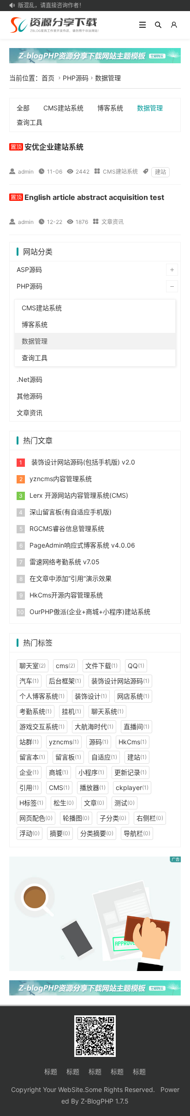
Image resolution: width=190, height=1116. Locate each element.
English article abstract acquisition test (94, 197)
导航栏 (137, 833)
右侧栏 (150, 818)
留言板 (68, 757)
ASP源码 (29, 269)
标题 (50, 1071)
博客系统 (110, 108)
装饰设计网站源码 (120, 681)
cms (65, 666)
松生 (63, 803)
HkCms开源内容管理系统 (66, 595)
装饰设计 (91, 696)
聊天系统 (107, 711)
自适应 (104, 757)
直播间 (136, 726)
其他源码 (29, 396)
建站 (160, 172)
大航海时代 (94, 726)
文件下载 (101, 666)
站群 (29, 742)
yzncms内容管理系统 (61, 479)
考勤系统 (35, 711)
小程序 (91, 772)
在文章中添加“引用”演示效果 (71, 578)
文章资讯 (112, 221)
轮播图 (76, 818)
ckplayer (132, 787)
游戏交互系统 (42, 726)
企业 (29, 772)
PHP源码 (76, 78)
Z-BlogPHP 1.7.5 (105, 1101)
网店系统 (133, 696)
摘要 (60, 833)
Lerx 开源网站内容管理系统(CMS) (79, 495)
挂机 (71, 711)
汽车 (29, 681)
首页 (48, 78)
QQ (136, 666)
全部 (23, 108)
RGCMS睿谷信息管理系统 (67, 528)
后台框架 (65, 681)
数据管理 (108, 78)
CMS (59, 787)
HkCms (133, 742)
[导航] (142, 25)
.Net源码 (29, 379)
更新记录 (130, 772)
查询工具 (29, 122)
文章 (94, 803)
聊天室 (32, 666)
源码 (98, 742)
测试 (124, 803)
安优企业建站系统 (53, 146)
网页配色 (36, 818)
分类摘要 (96, 833)
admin (26, 171)
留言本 (32, 757)
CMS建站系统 (63, 108)
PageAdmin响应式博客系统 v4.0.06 (82, 545)
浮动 (29, 833)
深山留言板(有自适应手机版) (71, 512)
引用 (29, 787)
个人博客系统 (42, 696)
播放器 (93, 787)
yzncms (64, 742)
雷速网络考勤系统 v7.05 (65, 562)
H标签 (31, 803)
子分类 (113, 818)
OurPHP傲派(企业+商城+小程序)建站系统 (90, 611)
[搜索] (158, 25)
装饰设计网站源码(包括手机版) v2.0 (82, 462)
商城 (58, 772)
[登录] (174, 25)
